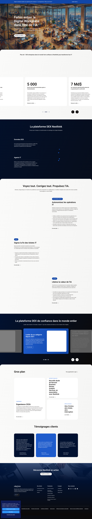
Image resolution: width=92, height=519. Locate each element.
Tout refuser (11, 512)
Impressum (86, 508)
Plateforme (27, 7)
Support (38, 492)
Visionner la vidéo (30, 103)
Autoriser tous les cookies (10, 509)
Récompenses (60, 490)
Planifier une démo (71, 7)
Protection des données (35, 508)
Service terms (52, 508)
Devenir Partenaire (50, 488)
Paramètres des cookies (26, 508)
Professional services (40, 488)
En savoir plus (31, 35)
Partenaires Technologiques (50, 491)
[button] (32, 213)
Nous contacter (71, 486)
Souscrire (16, 494)
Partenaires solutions (51, 497)
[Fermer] (19, 502)
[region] (11, 509)
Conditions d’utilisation (44, 508)
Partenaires (49, 486)
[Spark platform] (68, 162)
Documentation (39, 490)
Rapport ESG (60, 492)
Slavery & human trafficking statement (76, 508)
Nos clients (39, 486)
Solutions (35, 7)
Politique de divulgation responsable (62, 508)
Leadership (59, 488)
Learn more (74, 1)
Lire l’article (67, 415)
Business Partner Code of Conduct (51, 500)
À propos (50, 7)
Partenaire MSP (50, 493)
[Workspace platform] (51, 162)
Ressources (42, 7)
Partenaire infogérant (51, 495)
